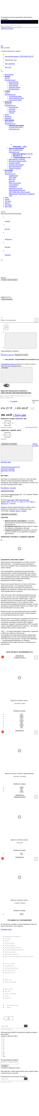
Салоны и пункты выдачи (9, 279)
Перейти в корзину (7, 355)
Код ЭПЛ (7, 991)
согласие (17, 1028)
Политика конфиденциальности (14, 950)
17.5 (13, 423)
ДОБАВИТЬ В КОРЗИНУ (9, 444)
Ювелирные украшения (14, 359)
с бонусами (19, 414)
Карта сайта (8, 980)
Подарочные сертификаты (12, 936)
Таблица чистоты (10, 972)
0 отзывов (13, 401)
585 (11, 496)
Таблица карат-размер (11, 968)
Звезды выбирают (10, 945)
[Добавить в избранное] (16, 375)
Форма (3, 502)
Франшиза (8, 998)
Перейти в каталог (7, 28)
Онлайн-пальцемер (10, 982)
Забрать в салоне (35, 445)
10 (4, 1056)
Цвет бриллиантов (10, 970)
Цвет (31, 502)
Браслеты (15, 364)
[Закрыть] (1, 353)
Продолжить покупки (21, 355)
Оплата (7, 941)
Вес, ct (22, 502)
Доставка (7, 938)
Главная (3, 364)
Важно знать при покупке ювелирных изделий (19, 956)
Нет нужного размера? (6, 427)
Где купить (3, 438)
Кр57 (8, 502)
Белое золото (14, 494)
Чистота (3, 503)
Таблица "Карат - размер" (18, 511)
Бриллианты (29, 359)
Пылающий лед (9, 966)
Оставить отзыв (6, 929)
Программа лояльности (12, 954)
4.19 (7, 435)
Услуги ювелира (9, 943)
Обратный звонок (7, 299)
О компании (6, 986)
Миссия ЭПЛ (9, 989)
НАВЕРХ (4, 931)
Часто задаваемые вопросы (13, 947)
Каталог (9, 364)
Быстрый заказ (6, 462)
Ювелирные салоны (12, 1005)
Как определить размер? (31, 427)
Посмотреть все (10, 80)
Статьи (7, 996)
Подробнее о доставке (8, 488)
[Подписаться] (26, 1026)
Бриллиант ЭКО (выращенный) (18, 500)
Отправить (5, 1066)
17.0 (7, 423)
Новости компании (10, 993)
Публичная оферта (10, 952)
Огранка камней (10, 963)
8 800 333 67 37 (6, 1011)
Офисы (9, 1007)
